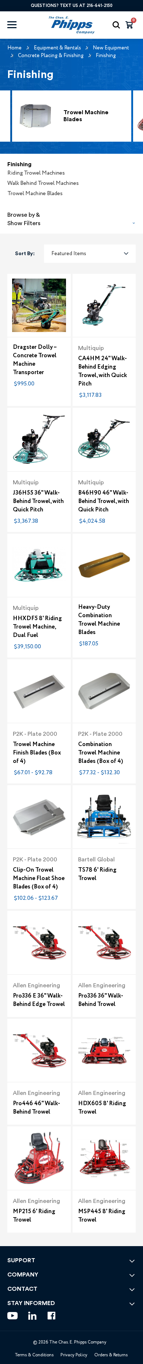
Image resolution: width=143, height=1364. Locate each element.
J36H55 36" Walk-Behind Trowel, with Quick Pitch (38, 501)
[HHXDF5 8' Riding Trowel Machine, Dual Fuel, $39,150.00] (39, 565)
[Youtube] (12, 1315)
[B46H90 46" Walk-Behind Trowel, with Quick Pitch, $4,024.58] (104, 439)
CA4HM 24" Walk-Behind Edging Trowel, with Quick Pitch (102, 371)
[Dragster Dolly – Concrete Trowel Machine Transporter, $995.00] (39, 305)
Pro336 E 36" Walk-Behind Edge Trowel (39, 1000)
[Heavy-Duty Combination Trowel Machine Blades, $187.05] (104, 565)
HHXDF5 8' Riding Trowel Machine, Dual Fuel (37, 627)
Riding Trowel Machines (36, 173)
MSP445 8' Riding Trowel (101, 1215)
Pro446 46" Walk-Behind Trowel (36, 1107)
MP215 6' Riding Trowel (34, 1215)
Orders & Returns (111, 1355)
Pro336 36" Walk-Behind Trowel (100, 1000)
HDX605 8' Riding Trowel (102, 1107)
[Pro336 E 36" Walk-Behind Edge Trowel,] (39, 942)
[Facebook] (51, 1316)
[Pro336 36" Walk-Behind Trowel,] (104, 942)
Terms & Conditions (34, 1355)
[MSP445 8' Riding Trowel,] (104, 1158)
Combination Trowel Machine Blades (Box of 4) (100, 752)
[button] (71, 217)
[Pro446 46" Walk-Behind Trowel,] (39, 1050)
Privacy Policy (73, 1355)
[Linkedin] (32, 1316)
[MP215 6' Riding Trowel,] (39, 1158)
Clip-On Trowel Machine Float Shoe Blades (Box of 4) (39, 878)
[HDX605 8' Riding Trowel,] (104, 1050)
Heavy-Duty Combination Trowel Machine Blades (99, 620)
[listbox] (90, 254)
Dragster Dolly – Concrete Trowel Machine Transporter (34, 360)
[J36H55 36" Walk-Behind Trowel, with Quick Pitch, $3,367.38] (39, 439)
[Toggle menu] (18, 25)
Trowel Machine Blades (35, 194)
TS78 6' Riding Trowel (97, 874)
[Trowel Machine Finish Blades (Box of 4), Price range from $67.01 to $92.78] (39, 691)
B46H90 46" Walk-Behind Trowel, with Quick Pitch (103, 501)
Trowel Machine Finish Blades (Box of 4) (37, 752)
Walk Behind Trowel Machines (43, 183)
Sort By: (25, 253)
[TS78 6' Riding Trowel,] (104, 816)
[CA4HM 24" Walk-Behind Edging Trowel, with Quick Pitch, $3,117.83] (104, 305)
